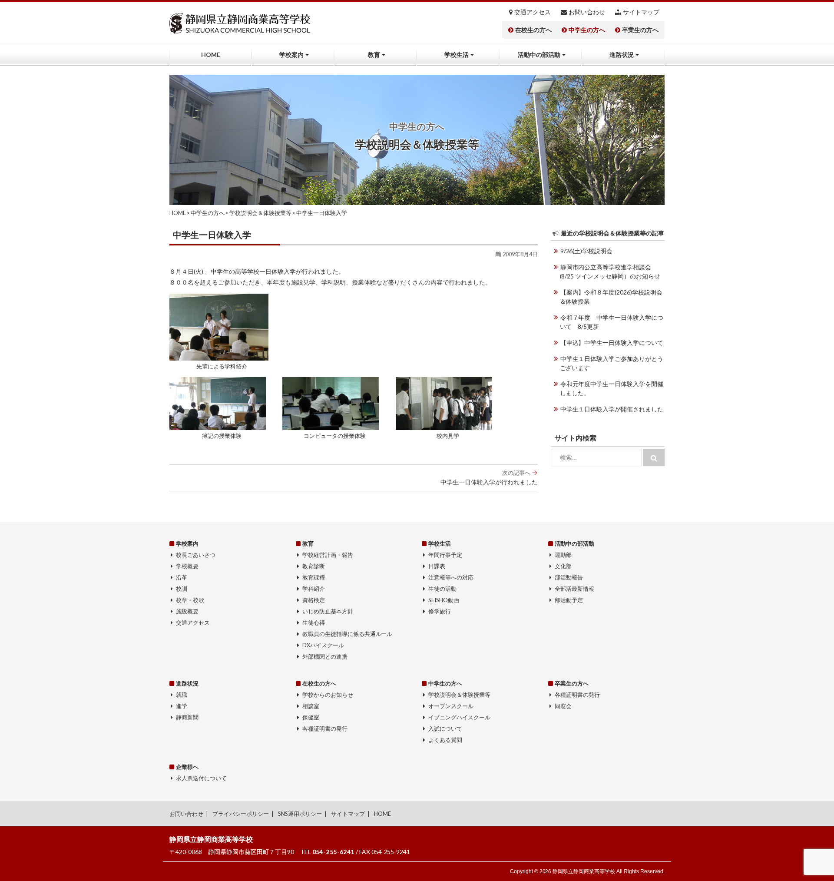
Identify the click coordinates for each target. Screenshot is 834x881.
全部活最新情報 (574, 588)
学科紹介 (313, 588)
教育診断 (313, 566)
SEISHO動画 (443, 599)
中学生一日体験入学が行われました (489, 478)
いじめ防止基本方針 (327, 611)
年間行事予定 (445, 554)
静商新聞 (187, 717)
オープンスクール (450, 705)
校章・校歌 (190, 599)
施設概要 (187, 611)
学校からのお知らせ (327, 694)
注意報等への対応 (450, 577)
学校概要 (187, 566)
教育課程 (313, 577)
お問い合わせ (587, 12)
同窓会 (563, 705)
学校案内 (291, 54)
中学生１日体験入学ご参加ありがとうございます (612, 363)
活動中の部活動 (539, 54)
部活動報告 (569, 577)
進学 (181, 705)
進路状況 (621, 54)
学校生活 (456, 54)
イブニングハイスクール (459, 717)
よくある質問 (445, 739)
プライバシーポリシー (240, 813)
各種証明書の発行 (325, 728)
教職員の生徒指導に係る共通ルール (347, 633)
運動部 (563, 554)
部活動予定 (569, 599)
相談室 (310, 705)
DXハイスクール (323, 645)
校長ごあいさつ (195, 554)
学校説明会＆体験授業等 (459, 694)
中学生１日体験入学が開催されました (612, 409)
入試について (445, 728)
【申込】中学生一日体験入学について (612, 342)
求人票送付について (201, 778)
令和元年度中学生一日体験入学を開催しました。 (612, 388)
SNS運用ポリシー (300, 813)
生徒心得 (313, 622)
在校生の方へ (533, 30)
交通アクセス (532, 12)
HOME (210, 54)
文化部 (563, 566)
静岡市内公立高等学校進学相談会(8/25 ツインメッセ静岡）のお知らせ (610, 271)
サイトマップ (641, 12)
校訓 (181, 588)
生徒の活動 (442, 588)
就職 (181, 694)
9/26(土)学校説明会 (586, 251)
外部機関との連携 (325, 656)
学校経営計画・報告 (327, 554)
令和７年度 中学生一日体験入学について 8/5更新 (612, 322)
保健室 (310, 717)
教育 (374, 54)
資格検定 (313, 599)
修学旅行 (439, 611)
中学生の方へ (587, 30)
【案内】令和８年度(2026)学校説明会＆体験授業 (611, 296)
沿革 (181, 577)
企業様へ (187, 766)
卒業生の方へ (640, 30)
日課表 (436, 566)
